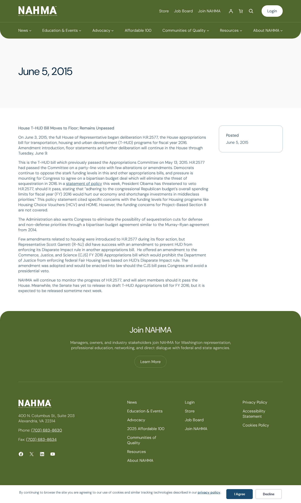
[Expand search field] (251, 11)
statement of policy (84, 183)
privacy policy (209, 492)
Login (272, 11)
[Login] (231, 11)
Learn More (150, 361)
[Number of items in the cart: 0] (241, 11)
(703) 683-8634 (41, 439)
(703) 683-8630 (46, 430)
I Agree (239, 494)
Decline (268, 494)
